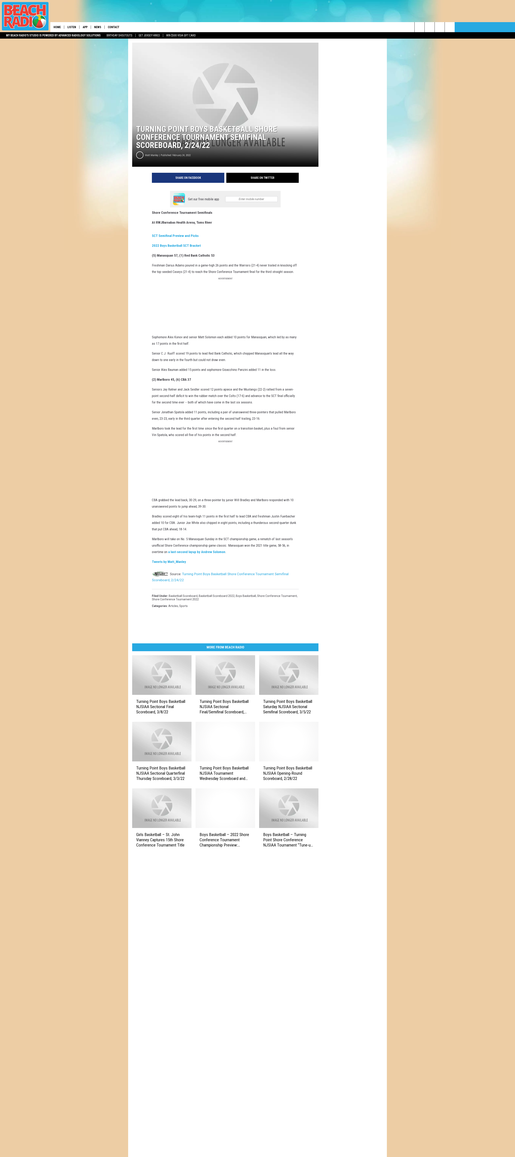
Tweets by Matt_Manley (169, 562)
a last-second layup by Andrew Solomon (196, 552)
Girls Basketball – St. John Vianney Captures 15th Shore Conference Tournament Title (160, 839)
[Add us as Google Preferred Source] (430, 27)
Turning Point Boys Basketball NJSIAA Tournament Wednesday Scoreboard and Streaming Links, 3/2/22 (224, 773)
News (97, 27)
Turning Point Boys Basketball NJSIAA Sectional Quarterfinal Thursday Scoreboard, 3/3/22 (160, 773)
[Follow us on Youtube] (450, 27)
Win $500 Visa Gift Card (181, 35)
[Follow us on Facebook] (440, 27)
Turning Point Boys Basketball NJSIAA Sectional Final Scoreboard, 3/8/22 (160, 706)
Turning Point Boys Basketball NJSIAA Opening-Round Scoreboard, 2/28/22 (287, 773)
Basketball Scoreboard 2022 (217, 596)
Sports (183, 606)
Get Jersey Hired (149, 35)
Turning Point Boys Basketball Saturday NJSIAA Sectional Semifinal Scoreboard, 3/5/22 (287, 706)
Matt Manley (151, 155)
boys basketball (246, 596)
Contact (113, 27)
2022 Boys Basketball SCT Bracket (176, 246)
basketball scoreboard (183, 596)
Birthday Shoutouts (119, 35)
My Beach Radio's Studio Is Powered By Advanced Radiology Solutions (53, 35)
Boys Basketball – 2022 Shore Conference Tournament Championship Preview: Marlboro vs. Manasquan (224, 840)
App (85, 27)
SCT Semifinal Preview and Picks (175, 236)
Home (57, 27)
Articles (173, 606)
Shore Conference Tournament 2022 (175, 599)
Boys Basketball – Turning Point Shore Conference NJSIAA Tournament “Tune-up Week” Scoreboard (288, 840)
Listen (71, 27)
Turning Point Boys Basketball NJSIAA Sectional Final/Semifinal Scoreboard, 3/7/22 (224, 707)
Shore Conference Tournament (277, 596)
